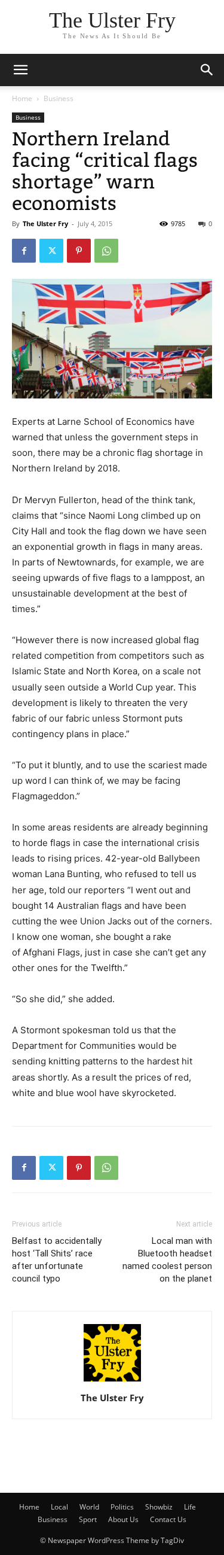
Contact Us (168, 1519)
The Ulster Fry (45, 223)
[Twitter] (51, 251)
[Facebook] (24, 251)
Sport (88, 1519)
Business (58, 98)
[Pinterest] (79, 251)
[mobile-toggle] (20, 70)
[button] (207, 70)
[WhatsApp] (106, 251)
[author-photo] (112, 1381)
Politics (122, 1507)
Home (22, 98)
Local (59, 1507)
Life (190, 1507)
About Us (123, 1519)
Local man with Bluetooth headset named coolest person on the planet (167, 1260)
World (89, 1507)
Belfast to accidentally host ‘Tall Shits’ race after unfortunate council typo (57, 1260)
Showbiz (159, 1507)
